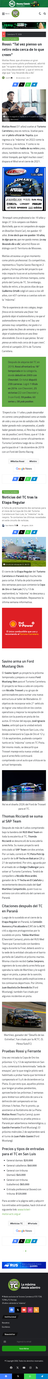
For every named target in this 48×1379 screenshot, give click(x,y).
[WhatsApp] (27, 85)
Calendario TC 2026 (14, 34)
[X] (21, 85)
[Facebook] (14, 85)
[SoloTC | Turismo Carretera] (22, 13)
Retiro (34, 461)
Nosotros (5, 1322)
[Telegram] (33, 85)
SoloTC (7, 78)
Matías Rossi (18, 461)
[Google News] (24, 469)
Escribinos (6, 1327)
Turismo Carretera (10, 39)
